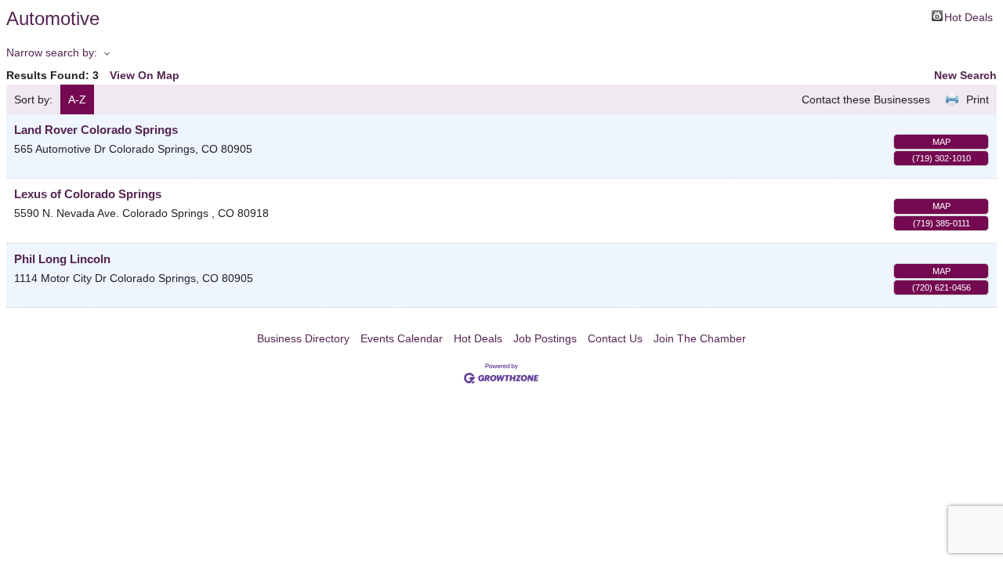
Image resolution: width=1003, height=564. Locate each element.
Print (977, 99)
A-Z (77, 99)
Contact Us (615, 338)
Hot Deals (968, 16)
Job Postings (545, 338)
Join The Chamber (700, 338)
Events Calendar (401, 338)
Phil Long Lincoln (62, 259)
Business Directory (303, 338)
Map (941, 141)
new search (965, 75)
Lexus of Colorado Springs (87, 194)
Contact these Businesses (866, 99)
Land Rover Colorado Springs (96, 129)
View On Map (144, 75)
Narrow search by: (51, 52)
